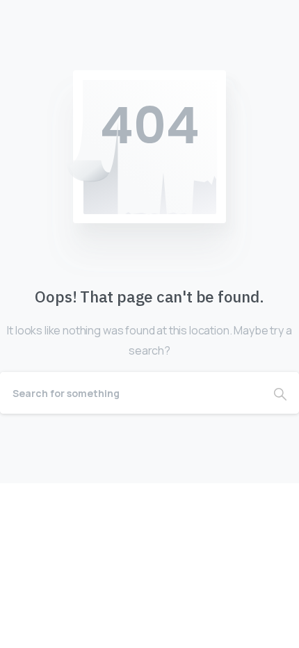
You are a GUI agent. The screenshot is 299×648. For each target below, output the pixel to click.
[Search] (280, 393)
